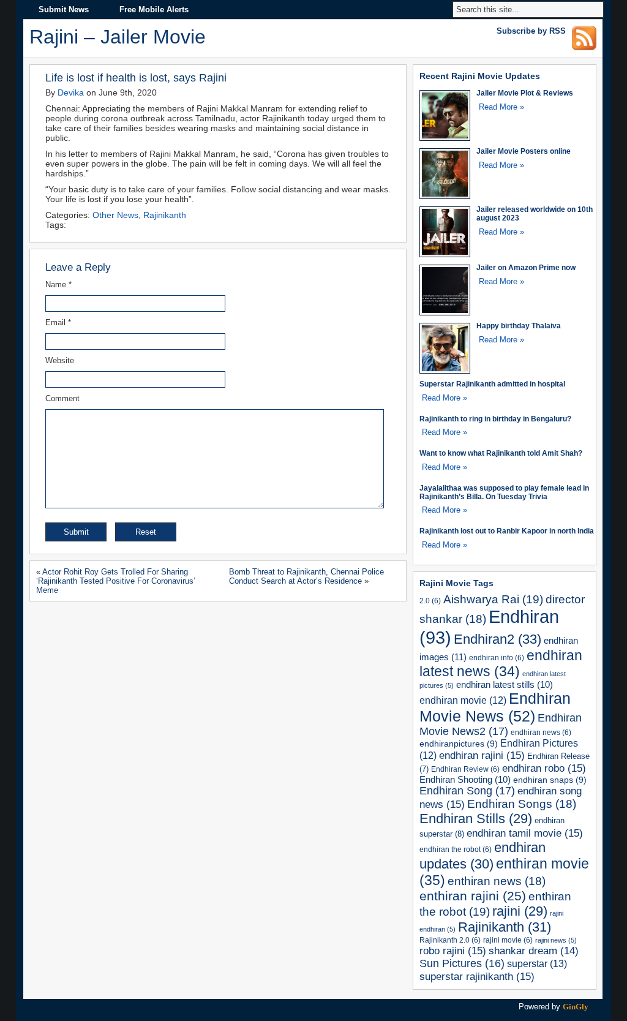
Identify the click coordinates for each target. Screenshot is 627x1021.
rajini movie (508, 940)
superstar (537, 963)
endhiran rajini (482, 755)
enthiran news (497, 881)
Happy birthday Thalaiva (518, 326)
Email (58, 322)
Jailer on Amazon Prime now (526, 267)
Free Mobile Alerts (154, 9)
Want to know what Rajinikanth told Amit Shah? (500, 453)
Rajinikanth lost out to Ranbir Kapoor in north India (506, 531)
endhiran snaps (550, 780)
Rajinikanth (164, 215)
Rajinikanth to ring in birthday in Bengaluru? (495, 419)
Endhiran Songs (521, 803)
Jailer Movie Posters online (523, 151)
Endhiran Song (467, 791)
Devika (71, 92)
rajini (519, 911)
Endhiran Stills (475, 818)
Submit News (64, 9)
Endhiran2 (497, 639)
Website (59, 360)
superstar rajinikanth (477, 976)
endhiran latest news (500, 663)
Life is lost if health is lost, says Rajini (136, 77)
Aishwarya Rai (493, 599)
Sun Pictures (462, 963)
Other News (115, 215)
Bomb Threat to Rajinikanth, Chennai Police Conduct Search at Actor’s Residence (306, 576)
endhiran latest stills (504, 685)
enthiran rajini (472, 896)
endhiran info (496, 657)
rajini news (556, 940)
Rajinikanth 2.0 (450, 940)
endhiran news (541, 732)
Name (58, 284)
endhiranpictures (458, 743)
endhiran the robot (455, 849)
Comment (62, 398)
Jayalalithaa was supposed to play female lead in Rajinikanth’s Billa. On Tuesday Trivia (504, 492)
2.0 (430, 601)
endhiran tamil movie (525, 833)
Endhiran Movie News (495, 707)
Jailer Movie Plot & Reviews (524, 93)
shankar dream (534, 951)
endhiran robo (544, 768)
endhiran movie (462, 700)
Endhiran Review (465, 769)
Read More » (501, 106)
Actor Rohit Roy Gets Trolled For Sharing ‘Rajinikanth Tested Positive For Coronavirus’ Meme (115, 581)
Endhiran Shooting (465, 780)
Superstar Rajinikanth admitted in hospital (492, 384)
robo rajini (452, 950)
